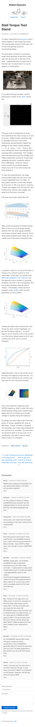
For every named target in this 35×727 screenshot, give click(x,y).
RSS (15, 721)
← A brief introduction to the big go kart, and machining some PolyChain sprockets (10, 458)
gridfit (16, 290)
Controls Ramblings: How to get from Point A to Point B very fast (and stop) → (25, 460)
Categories (14, 17)
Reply (5, 491)
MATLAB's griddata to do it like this (15, 278)
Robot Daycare (17, 4)
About (23, 17)
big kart (24, 39)
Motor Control (18, 34)
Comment (5, 693)
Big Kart (25, 34)
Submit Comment (9, 707)
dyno (23, 97)
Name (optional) (7, 686)
